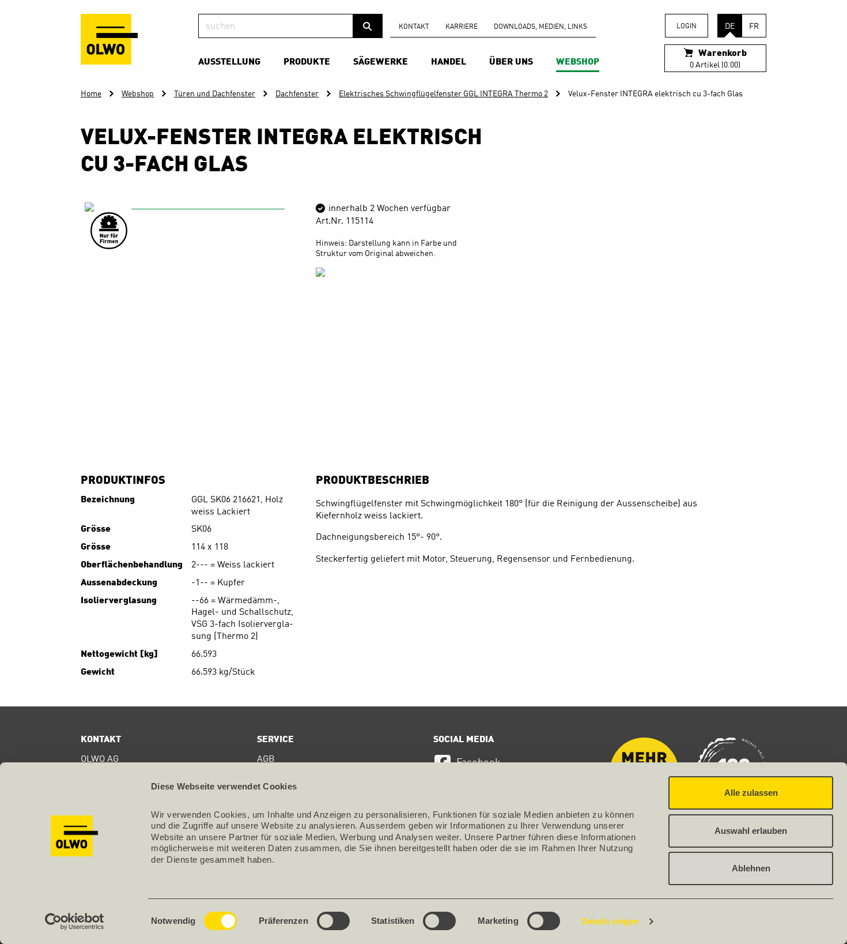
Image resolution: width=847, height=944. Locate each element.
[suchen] (368, 26)
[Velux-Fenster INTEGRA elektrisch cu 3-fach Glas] (203, 321)
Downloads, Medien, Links (540, 27)
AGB (266, 759)
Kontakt (414, 27)
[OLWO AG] (109, 39)
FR (754, 26)
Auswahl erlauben (750, 831)
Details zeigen (609, 921)
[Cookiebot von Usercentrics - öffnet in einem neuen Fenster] (74, 921)
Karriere (461, 27)
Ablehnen (751, 868)
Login (686, 26)
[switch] (333, 921)
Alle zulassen (751, 793)
